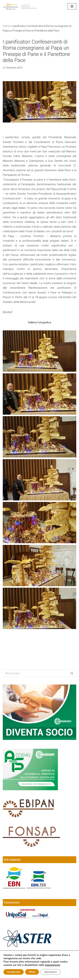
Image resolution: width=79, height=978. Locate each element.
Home (6, 26)
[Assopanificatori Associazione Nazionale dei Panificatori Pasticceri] (20, 6)
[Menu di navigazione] (72, 6)
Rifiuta (32, 971)
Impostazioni (50, 971)
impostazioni (52, 965)
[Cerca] (72, 673)
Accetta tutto (13, 971)
